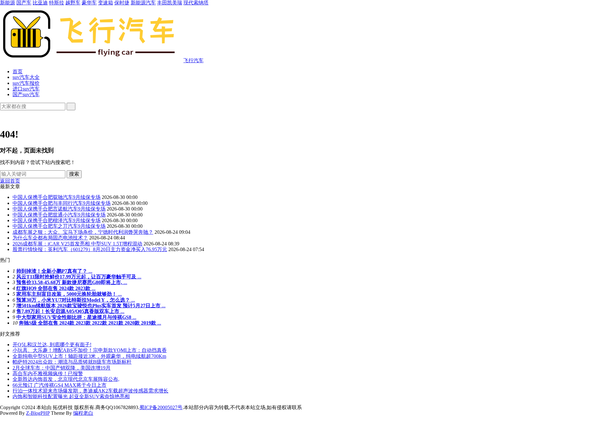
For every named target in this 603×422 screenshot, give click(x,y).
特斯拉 (56, 2)
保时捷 (121, 2)
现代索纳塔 (196, 2)
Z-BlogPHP (38, 413)
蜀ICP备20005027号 (160, 407)
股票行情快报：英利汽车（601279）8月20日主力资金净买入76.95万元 (90, 249)
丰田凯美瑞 (169, 2)
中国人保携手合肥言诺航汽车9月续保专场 (59, 208)
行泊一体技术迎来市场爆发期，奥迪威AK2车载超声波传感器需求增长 (90, 390)
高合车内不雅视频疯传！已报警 (48, 373)
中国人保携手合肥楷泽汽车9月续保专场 (56, 220)
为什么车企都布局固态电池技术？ (50, 237)
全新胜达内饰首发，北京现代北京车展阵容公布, (66, 379)
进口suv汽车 (26, 88)
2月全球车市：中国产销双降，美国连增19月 (62, 367)
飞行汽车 (193, 60)
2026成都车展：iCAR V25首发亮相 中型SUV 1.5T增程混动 (77, 243)
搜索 (74, 174)
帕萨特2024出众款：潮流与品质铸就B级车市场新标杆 (72, 361)
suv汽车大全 (26, 77)
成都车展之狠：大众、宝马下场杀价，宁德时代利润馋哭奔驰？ (83, 232)
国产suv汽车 (26, 94)
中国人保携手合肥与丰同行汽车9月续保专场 (62, 203)
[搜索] (71, 106)
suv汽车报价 (26, 83)
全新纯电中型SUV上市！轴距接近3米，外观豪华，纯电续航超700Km (89, 356)
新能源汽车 (143, 2)
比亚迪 (40, 2)
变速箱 (105, 2)
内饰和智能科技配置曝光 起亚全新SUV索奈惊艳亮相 (71, 396)
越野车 (72, 2)
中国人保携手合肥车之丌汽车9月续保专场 (59, 226)
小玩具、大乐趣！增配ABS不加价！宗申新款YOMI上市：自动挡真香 (90, 350)
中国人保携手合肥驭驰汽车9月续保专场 (56, 197)
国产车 (23, 2)
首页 (18, 71)
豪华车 (89, 2)
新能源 (7, 2)
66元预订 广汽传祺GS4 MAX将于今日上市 (59, 385)
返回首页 (10, 181)
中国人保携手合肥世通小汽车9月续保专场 (59, 214)
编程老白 (83, 413)
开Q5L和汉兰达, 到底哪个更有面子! (52, 344)
